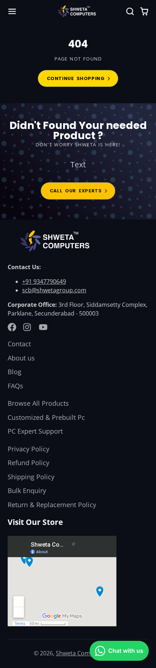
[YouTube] (43, 327)
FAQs (15, 385)
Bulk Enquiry (27, 490)
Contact (19, 343)
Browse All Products (38, 403)
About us (21, 358)
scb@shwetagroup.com (54, 290)
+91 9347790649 (44, 281)
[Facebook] (12, 327)
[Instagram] (27, 327)
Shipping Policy (31, 476)
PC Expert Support (35, 431)
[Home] (78, 11)
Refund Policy (28, 462)
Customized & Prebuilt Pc (46, 417)
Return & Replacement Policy (52, 504)
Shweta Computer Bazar (89, 653)
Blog (14, 371)
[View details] (57, 241)
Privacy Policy (28, 448)
